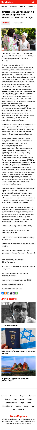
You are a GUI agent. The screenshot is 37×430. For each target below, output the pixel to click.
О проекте (21, 409)
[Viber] (14, 293)
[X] (11, 293)
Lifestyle (29, 399)
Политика (4, 6)
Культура (7, 399)
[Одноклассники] (5, 293)
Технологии (31, 6)
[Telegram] (8, 293)
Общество (22, 6)
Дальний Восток (7, 406)
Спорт (22, 399)
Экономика (13, 6)
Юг (14, 409)
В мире (22, 402)
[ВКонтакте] (2, 293)
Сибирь (26, 406)
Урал (33, 406)
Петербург (18, 406)
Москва (29, 402)
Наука (15, 399)
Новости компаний (11, 402)
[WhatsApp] (16, 293)
